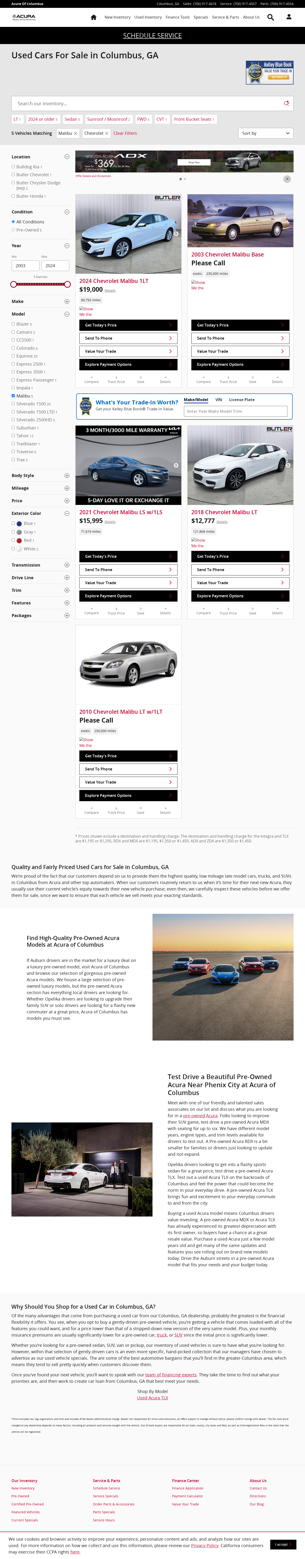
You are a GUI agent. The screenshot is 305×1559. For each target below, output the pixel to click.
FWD (143, 119)
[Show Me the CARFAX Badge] (200, 285)
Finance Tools (178, 17)
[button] (128, 300)
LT (17, 119)
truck (162, 1335)
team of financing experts (171, 1375)
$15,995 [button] (97, 520)
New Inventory (118, 17)
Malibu (65, 133)
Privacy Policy (204, 1545)
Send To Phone (98, 338)
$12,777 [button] (209, 520)
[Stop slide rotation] (287, 179)
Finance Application (187, 1488)
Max (44, 257)
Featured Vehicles (25, 1512)
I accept (281, 1544)
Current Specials (24, 1520)
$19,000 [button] (97, 289)
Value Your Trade (100, 351)
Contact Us (258, 1488)
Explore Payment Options (108, 364)
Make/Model (196, 399)
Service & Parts (225, 17)
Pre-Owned (20, 1496)
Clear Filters (125, 133)
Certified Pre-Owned (27, 1504)
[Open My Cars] (288, 17)
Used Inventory (148, 17)
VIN (218, 399)
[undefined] (152, 73)
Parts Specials (104, 1512)
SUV (178, 1335)
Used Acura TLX (152, 1398)
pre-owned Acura (200, 1115)
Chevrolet (93, 133)
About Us (251, 17)
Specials (201, 17)
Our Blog (257, 1504)
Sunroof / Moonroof (108, 119)
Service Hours (104, 1520)
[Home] (23, 17)
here (75, 1552)
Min (14, 257)
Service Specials (105, 1496)
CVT (162, 119)
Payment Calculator (187, 1496)
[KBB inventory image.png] (270, 73)
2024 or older (43, 119)
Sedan (72, 119)
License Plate (242, 399)
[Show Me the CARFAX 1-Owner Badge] (88, 312)
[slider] (13, 284)
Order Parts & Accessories (113, 1504)
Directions (258, 1496)
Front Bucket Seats (194, 119)
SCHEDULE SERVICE (152, 35)
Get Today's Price (101, 325)
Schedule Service (106, 1488)
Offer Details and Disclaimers (93, 176)
